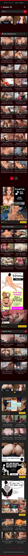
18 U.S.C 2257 (11, 548)
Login (16, 2)
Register (21, 2)
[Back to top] (23, 551)
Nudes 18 (7, 7)
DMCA (19, 548)
